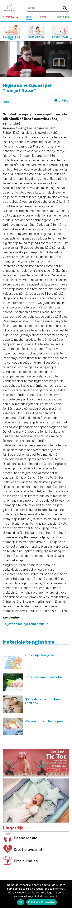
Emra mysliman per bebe (43, 677)
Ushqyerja (62, 17)
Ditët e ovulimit (28, 849)
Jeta (43, 17)
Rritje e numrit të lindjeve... (45, 721)
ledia (6, 101)
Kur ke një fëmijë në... (41, 655)
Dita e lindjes (26, 861)
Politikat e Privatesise (41, 902)
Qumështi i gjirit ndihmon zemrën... (44, 701)
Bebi (29, 17)
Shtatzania (10, 17)
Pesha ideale (25, 838)
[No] (67, 894)
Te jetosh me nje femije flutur (25, 624)
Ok (20, 902)
